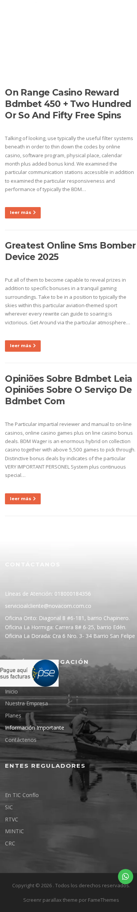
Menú (54, 54)
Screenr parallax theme (50, 899)
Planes (13, 715)
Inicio (11, 691)
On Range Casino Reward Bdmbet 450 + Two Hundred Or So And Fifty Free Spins (68, 104)
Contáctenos (21, 739)
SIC (9, 807)
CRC (10, 843)
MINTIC (14, 831)
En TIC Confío (22, 795)
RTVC (11, 819)
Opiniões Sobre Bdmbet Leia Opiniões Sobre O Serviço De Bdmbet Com (68, 390)
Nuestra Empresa (26, 703)
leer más (20, 212)
